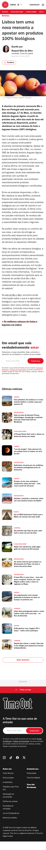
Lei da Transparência (11, 813)
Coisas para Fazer (17, 12)
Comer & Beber (31, 12)
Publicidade (31, 773)
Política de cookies (10, 802)
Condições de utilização (8, 807)
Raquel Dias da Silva (22, 51)
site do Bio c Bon (13, 295)
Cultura (42, 12)
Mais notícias (23, 660)
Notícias (5, 12)
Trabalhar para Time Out (11, 788)
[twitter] (24, 757)
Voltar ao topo (25, 690)
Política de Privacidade (18, 370)
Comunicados (8, 778)
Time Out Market (33, 778)
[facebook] (17, 757)
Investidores (7, 782)
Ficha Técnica (8, 773)
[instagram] (4, 757)
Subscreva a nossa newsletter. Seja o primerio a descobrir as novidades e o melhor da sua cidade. (21, 353)
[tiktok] (10, 757)
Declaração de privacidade (8, 795)
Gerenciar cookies (10, 818)
